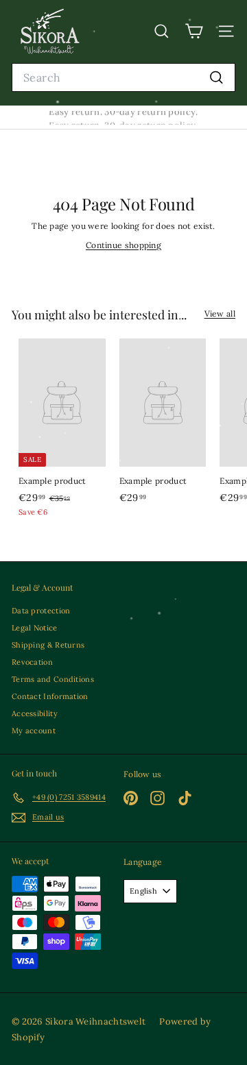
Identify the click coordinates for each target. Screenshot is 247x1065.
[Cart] (194, 31)
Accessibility (35, 713)
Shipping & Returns (48, 645)
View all (219, 313)
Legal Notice (35, 628)
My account (34, 730)
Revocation (32, 662)
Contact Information (50, 696)
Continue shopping (123, 245)
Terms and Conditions (53, 679)
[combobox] (123, 78)
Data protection (41, 610)
